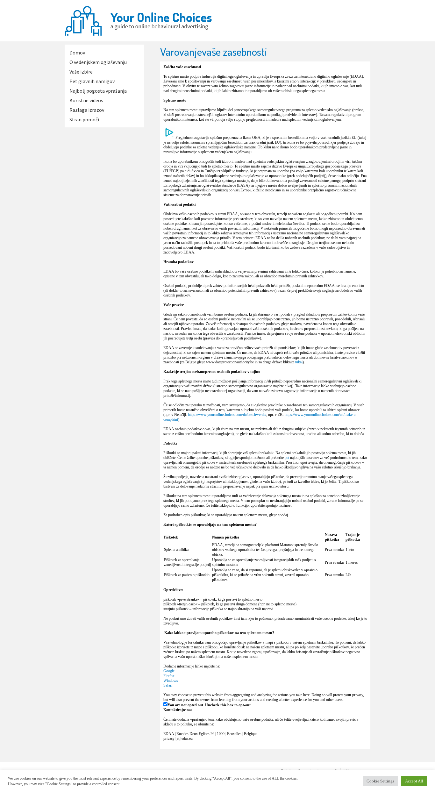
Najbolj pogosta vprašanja (98, 91)
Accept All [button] (414, 781)
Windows (170, 680)
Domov (77, 52)
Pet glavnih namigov (92, 81)
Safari (167, 685)
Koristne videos (86, 100)
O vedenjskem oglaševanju (98, 62)
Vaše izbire (81, 71)
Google (169, 671)
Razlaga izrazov (86, 110)
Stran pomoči (84, 119)
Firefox (169, 676)
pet (287, 457)
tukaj (299, 362)
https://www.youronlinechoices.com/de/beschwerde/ (227, 414)
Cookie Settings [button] (380, 781)
